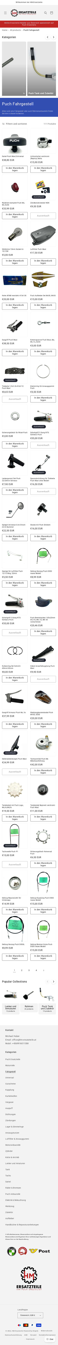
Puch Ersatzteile (12, 1059)
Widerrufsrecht (46, 1331)
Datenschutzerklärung (13, 1335)
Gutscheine (10, 1084)
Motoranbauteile (13, 1145)
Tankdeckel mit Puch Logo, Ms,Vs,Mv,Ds (12, 806)
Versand (33, 1335)
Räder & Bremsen (13, 1188)
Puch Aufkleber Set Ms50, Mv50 (43, 296)
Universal (9, 1078)
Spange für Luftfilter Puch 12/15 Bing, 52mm (12, 572)
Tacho (8, 1176)
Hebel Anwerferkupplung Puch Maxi (42, 667)
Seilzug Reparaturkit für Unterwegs (11, 899)
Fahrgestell (10, 1071)
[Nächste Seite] (44, 970)
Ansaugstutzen (12, 1133)
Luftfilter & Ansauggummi (17, 1139)
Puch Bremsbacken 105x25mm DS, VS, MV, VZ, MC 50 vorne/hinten (42, 620)
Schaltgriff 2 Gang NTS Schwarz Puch (11, 619)
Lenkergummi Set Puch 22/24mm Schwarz (11, 480)
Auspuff (9, 1108)
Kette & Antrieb (12, 1157)
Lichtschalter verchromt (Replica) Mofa (39, 157)
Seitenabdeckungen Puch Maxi (14, 759)
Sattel (8, 1182)
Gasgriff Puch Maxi (9, 340)
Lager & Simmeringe (14, 1127)
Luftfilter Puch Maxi (38, 249)
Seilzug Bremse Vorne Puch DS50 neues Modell (41, 945)
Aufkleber (9, 1218)
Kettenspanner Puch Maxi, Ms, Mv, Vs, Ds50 (42, 341)
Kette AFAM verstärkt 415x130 (14, 296)
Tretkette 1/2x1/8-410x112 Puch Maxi (13, 387)
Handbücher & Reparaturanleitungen (22, 1225)
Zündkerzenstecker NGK (40, 203)
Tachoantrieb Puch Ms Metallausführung (39, 760)
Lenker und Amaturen (15, 1163)
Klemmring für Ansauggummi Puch (42, 387)
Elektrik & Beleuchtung (15, 1200)
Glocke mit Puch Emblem (40, 525)
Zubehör (9, 1212)
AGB (26, 1335)
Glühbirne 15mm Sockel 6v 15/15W (12, 250)
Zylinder (9, 1151)
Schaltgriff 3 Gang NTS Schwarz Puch (39, 434)
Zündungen (10, 1120)
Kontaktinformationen (47, 1335)
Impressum (30, 1339)
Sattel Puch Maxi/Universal (13, 156)
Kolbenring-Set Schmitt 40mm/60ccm (11, 667)
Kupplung (9, 1090)
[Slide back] (47, 37)
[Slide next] (53, 37)
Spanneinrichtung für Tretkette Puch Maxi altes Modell (42, 480)
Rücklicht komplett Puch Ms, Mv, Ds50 (13, 204)
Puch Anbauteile (12, 1194)
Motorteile (10, 1065)
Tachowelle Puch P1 (10, 852)
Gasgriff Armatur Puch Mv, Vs (14, 712)
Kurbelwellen (11, 1096)
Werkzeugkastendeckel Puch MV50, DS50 (41, 714)
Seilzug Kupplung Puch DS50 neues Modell (42, 899)
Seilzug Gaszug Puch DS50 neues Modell (41, 572)
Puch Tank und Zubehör (22, 93)
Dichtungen (10, 1114)
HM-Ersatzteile (17, 1331)
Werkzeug (9, 1206)
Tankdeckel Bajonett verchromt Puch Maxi (42, 806)
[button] (5, 13)
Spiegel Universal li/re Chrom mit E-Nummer (13, 526)
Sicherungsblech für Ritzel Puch (15, 433)
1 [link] (14, 970)
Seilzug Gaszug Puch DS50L (13, 944)
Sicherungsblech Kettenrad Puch (41, 853)
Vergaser (9, 1102)
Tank (7, 1169)
